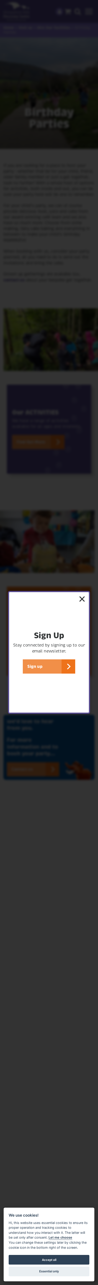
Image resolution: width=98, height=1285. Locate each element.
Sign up (34, 666)
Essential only (49, 1271)
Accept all (49, 1260)
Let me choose (60, 1237)
